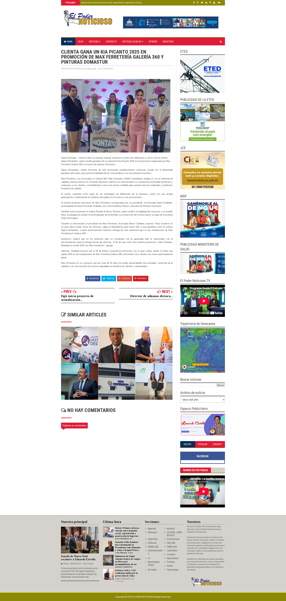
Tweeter (110, 278)
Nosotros (168, 41)
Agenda (152, 528)
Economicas (173, 539)
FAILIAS (171, 542)
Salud (170, 565)
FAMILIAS (153, 546)
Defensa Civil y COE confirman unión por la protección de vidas (126, 573)
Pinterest (142, 278)
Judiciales (172, 550)
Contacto (111, 41)
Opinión (153, 41)
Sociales (152, 569)
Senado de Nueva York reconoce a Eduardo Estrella (78, 558)
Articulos (152, 532)
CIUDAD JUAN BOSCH (174, 534)
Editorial (152, 542)
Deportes (153, 539)
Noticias (94, 41)
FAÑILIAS (172, 546)
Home (69, 41)
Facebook (94, 278)
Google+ (125, 278)
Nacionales (172, 558)
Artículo (171, 528)
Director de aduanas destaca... (151, 296)
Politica (171, 562)
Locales (171, 554)
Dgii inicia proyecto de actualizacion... (77, 298)
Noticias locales (132, 41)
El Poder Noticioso (142, 597)
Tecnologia (172, 569)
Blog (80, 41)
